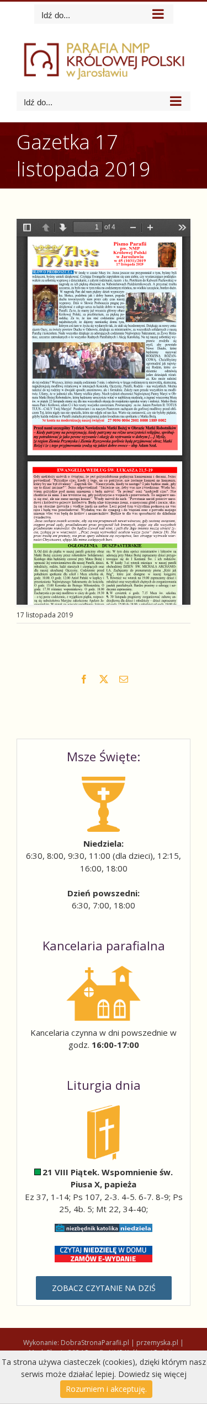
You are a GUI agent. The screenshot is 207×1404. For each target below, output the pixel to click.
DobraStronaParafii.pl (95, 1342)
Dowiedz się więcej (152, 1374)
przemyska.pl (157, 1342)
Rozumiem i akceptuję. (106, 1389)
